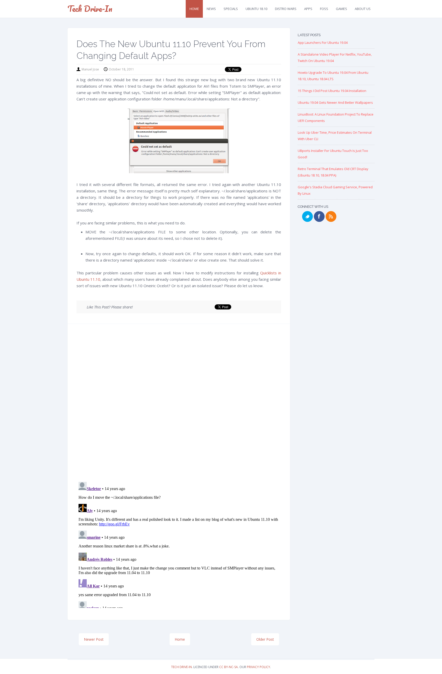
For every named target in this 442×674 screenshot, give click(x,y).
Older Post (265, 639)
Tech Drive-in (90, 8)
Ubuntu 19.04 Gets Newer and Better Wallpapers (335, 102)
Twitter (307, 216)
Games (341, 8)
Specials (231, 8)
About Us (363, 8)
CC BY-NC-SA (228, 667)
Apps (308, 8)
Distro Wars (285, 8)
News (211, 8)
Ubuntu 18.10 (256, 8)
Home (194, 8)
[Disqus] (178, 404)
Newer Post (94, 639)
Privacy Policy (258, 667)
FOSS (324, 8)
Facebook (319, 216)
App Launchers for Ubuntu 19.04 (323, 42)
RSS (331, 216)
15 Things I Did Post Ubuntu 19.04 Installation (332, 90)
